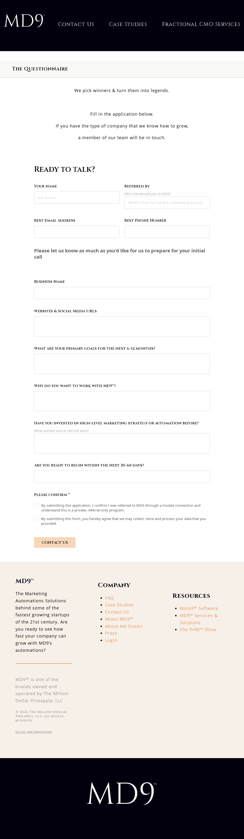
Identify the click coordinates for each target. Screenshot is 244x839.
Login (111, 640)
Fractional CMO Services (201, 24)
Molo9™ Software (199, 608)
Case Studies (128, 24)
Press (111, 633)
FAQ (109, 598)
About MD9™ (119, 619)
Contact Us (76, 24)
